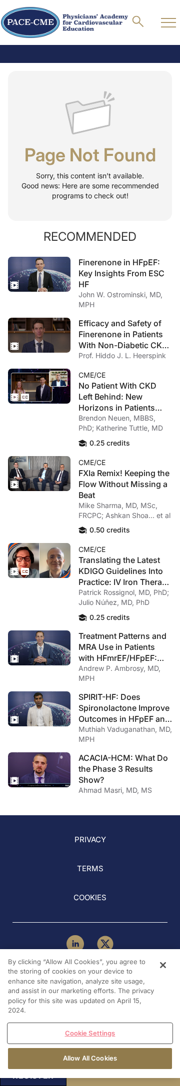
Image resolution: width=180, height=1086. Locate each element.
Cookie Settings (90, 1033)
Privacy (90, 839)
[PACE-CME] (64, 22)
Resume (39, 274)
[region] (90, 1013)
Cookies (90, 897)
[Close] (163, 965)
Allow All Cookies (90, 1058)
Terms (90, 868)
